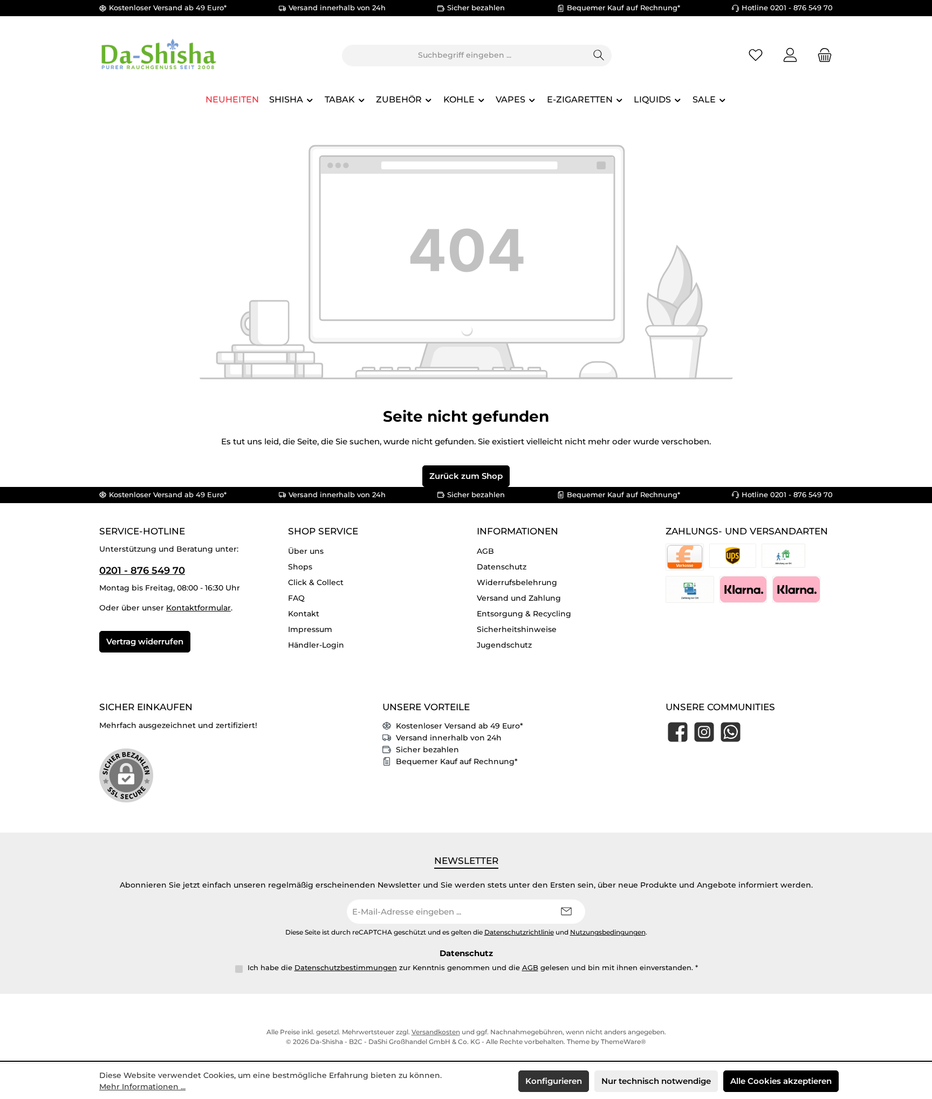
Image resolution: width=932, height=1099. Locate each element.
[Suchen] (599, 55)
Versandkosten (436, 1032)
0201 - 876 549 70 (142, 570)
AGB (485, 551)
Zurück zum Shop (466, 476)
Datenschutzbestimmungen (345, 967)
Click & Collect (316, 582)
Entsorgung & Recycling (524, 614)
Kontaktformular (198, 608)
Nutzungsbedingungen (608, 932)
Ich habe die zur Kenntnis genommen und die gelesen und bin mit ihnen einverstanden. (473, 967)
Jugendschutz (504, 645)
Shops (300, 567)
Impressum (310, 629)
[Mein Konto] (790, 55)
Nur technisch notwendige (656, 1081)
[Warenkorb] (821, 55)
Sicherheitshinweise (517, 629)
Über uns (306, 551)
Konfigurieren (553, 1081)
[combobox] (464, 55)
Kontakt (303, 614)
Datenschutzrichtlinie (519, 932)
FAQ (296, 598)
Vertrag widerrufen (144, 641)
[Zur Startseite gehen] (158, 55)
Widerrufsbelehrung (517, 582)
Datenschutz (501, 567)
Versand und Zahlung (519, 598)
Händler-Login (316, 645)
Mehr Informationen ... (142, 1086)
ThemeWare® (623, 1042)
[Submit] (566, 911)
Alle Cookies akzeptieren (781, 1081)
